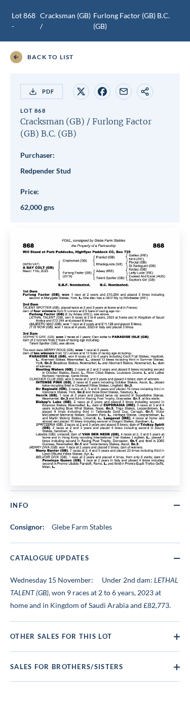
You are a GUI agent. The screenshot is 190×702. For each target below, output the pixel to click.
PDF (48, 91)
